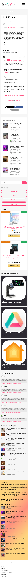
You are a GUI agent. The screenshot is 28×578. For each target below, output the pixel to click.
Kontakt (14, 195)
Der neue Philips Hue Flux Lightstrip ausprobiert (15, 553)
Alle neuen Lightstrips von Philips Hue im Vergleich (16, 453)
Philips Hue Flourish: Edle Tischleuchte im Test (15, 538)
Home (2, 564)
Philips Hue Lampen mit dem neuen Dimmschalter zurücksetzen (16, 429)
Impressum (3, 574)
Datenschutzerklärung (5, 570)
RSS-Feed (3, 568)
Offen (4, 52)
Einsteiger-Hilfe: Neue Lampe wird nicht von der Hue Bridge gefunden (15, 439)
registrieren (10, 100)
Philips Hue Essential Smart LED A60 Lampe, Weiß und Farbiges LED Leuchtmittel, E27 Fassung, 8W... (14, 227)
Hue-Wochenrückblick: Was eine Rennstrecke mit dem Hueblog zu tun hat (16, 517)
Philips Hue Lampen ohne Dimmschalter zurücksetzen (14, 467)
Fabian (17, 129)
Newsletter (14, 191)
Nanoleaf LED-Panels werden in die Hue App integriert (15, 512)
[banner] (8, 4)
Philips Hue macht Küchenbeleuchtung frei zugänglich (14, 507)
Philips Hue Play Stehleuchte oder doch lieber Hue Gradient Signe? (16, 534)
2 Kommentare (13, 141)
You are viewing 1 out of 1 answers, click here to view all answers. (14, 96)
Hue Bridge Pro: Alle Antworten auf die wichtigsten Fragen (16, 434)
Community (6, 12)
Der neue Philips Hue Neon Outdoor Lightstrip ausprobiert (15, 544)
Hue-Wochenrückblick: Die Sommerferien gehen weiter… (15, 526)
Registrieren (14, 204)
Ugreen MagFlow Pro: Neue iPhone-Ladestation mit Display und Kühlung (11, 301)
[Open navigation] (23, 4)
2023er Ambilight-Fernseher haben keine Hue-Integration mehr (15, 449)
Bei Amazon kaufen (14, 235)
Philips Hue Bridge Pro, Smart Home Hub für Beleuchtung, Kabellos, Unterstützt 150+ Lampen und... (14, 257)
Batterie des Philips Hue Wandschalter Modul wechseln (15, 444)
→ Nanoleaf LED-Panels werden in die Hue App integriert (11, 383)
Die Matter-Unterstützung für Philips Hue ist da (15, 458)
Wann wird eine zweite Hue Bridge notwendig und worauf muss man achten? (16, 472)
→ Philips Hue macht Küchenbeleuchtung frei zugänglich (11, 402)
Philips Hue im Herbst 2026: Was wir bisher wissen (16, 521)
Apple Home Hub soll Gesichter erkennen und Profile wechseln (13, 365)
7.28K (8, 60)
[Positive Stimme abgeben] (20, 57)
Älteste (16, 52)
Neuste (12, 52)
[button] (9, 107)
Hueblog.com (10, 500)
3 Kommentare (13, 152)
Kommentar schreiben (14, 130)
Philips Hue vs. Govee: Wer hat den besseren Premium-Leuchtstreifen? (15, 549)
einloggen (18, 100)
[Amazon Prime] (14, 230)
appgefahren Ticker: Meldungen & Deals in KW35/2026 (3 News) (12, 333)
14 (8, 27)
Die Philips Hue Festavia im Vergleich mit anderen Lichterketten (16, 462)
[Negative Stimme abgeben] (24, 57)
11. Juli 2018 (18, 44)
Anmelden (14, 200)
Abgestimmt (8, 52)
